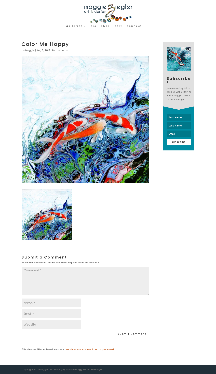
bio (94, 26)
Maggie (29, 50)
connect (134, 26)
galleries (74, 26)
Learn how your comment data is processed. (89, 349)
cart (118, 26)
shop (105, 26)
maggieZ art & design (88, 369)
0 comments (60, 50)
